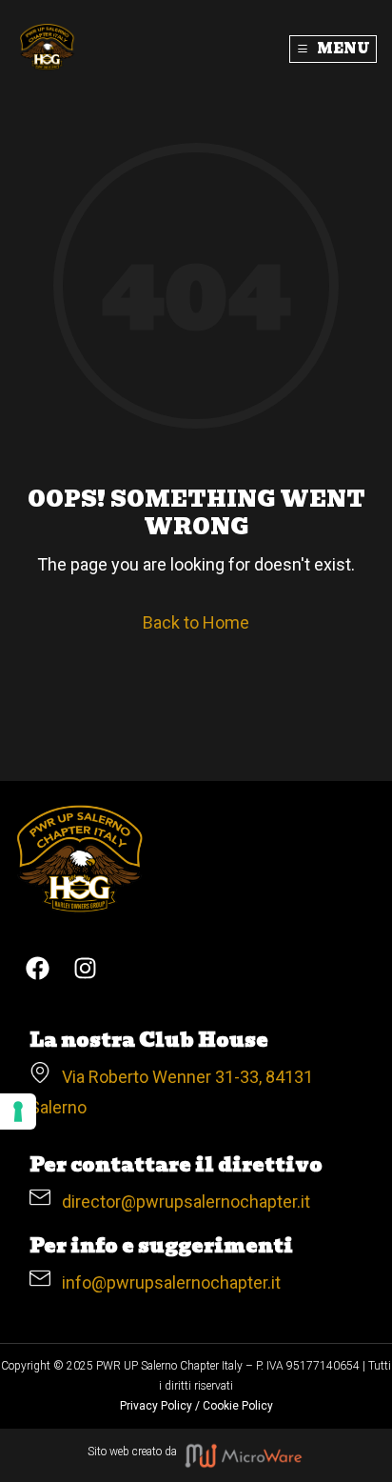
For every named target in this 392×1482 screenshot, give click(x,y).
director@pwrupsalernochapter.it (180, 1202)
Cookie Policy (238, 1405)
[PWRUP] (47, 47)
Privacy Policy (156, 1405)
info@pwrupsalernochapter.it (165, 1282)
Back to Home (196, 622)
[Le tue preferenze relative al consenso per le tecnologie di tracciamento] (18, 1111)
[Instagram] (85, 967)
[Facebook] (38, 967)
